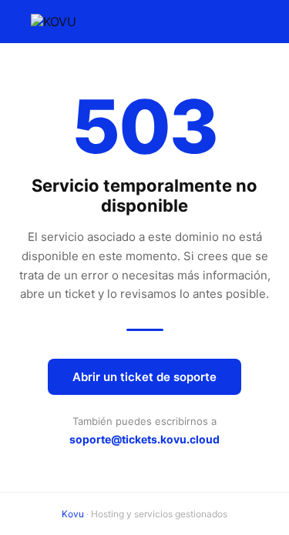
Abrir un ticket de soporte (144, 376)
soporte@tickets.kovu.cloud (144, 439)
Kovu (73, 514)
